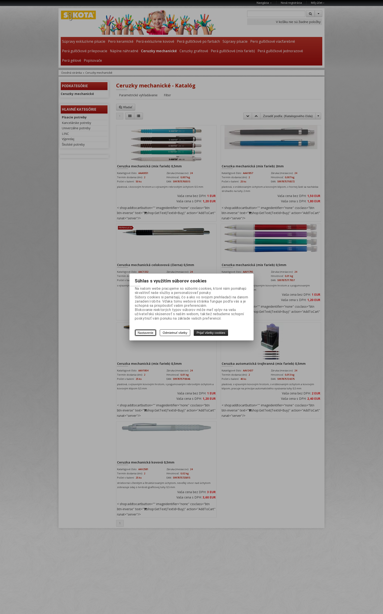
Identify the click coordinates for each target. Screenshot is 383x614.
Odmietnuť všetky (175, 332)
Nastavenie (145, 332)
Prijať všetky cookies (211, 332)
